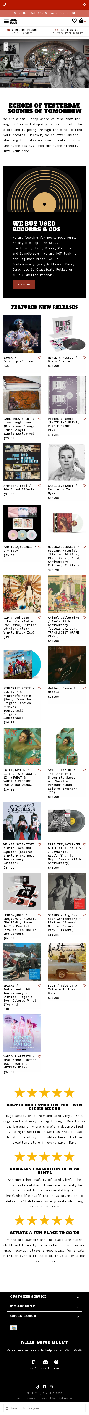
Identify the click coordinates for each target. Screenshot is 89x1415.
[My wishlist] (74, 21)
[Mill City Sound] (13, 21)
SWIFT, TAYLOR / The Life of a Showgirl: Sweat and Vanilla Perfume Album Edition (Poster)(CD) (62, 781)
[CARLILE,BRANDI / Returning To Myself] (67, 462)
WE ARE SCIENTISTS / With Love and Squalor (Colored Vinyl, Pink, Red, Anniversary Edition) (18, 854)
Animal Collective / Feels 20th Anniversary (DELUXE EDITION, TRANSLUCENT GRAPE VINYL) (63, 627)
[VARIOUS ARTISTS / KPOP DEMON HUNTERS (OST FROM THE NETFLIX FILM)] (22, 1033)
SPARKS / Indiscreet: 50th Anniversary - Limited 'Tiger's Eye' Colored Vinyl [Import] (19, 995)
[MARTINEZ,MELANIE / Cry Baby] (22, 523)
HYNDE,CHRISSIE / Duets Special (62, 359)
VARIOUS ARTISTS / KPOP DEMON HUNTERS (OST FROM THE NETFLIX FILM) (19, 1062)
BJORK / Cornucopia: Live (18, 359)
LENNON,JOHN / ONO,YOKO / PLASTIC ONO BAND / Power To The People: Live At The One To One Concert (19, 924)
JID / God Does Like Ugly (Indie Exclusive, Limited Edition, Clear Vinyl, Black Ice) (19, 625)
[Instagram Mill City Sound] (51, 1387)
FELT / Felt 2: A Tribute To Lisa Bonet (62, 989)
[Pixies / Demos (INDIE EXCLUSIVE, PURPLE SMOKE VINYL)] (67, 395)
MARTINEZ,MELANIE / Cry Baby (19, 548)
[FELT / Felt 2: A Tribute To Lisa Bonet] (67, 962)
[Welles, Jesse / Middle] (67, 665)
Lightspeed (65, 1398)
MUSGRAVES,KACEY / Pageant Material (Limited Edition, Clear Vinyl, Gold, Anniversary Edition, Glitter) (64, 556)
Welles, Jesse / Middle (61, 690)
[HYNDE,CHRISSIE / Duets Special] (67, 334)
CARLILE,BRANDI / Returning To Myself (62, 489)
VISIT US (24, 284)
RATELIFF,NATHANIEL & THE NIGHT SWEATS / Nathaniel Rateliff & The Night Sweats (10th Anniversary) (64, 854)
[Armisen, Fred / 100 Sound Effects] (22, 462)
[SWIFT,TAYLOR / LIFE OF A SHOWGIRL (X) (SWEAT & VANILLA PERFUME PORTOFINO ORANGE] (22, 746)
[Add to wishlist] (39, 357)
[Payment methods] (14, 1327)
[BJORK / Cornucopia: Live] (22, 334)
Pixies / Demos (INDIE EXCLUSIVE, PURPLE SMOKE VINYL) (63, 424)
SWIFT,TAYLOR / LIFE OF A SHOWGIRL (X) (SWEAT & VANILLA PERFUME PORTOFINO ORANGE (19, 777)
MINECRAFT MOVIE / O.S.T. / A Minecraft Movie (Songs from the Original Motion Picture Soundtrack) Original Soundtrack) (18, 703)
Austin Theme (25, 1398)
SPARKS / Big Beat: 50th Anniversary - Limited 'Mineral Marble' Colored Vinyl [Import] (64, 922)
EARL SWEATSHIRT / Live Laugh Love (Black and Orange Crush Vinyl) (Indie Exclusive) (18, 426)
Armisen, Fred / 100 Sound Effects (18, 487)
